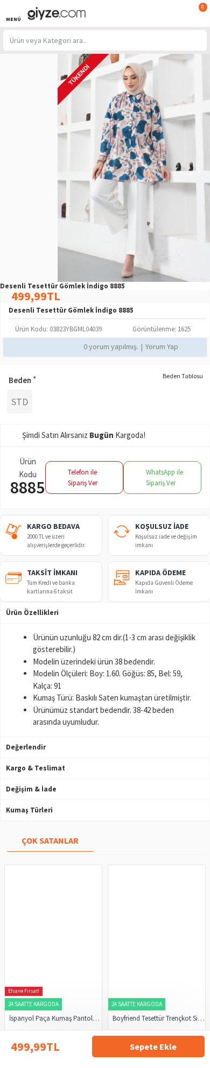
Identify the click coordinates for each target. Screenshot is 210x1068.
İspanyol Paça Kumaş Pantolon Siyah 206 (55, 1018)
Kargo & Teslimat (35, 768)
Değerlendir (26, 747)
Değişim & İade (31, 789)
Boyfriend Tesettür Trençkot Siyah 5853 (159, 1018)
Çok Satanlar (50, 840)
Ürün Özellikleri (32, 612)
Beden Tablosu (183, 376)
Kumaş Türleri (29, 810)
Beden (20, 380)
